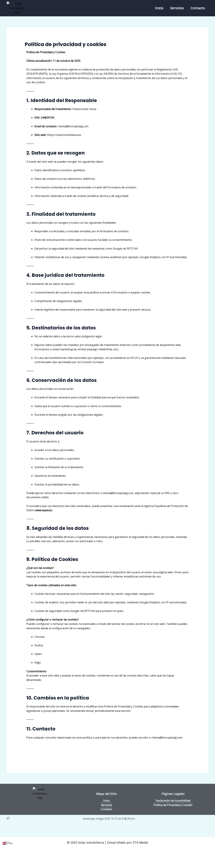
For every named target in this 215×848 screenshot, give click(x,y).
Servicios (177, 8)
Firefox (38, 645)
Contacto (198, 8)
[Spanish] (10, 843)
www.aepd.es (43, 510)
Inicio (159, 8)
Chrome (39, 637)
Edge (37, 662)
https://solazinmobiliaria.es (64, 135)
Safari (38, 654)
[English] (5, 843)
